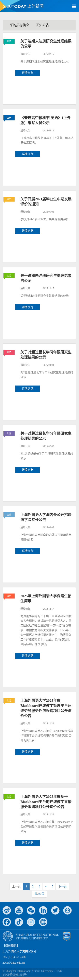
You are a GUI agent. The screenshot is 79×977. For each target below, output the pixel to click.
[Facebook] (6, 922)
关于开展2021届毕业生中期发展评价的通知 (46, 201)
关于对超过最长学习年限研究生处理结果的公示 (46, 354)
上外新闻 (23, 6)
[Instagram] (31, 922)
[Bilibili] (67, 910)
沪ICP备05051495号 (14, 974)
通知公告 (42, 25)
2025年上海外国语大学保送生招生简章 (46, 598)
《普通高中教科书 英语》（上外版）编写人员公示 (45, 120)
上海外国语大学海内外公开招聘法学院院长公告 (46, 517)
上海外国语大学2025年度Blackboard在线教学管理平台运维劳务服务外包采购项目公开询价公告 (46, 708)
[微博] (6, 910)
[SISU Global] (43, 922)
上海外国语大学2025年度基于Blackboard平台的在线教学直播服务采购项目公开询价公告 (46, 802)
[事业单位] (67, 936)
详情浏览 (27, 72)
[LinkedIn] (43, 910)
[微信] (31, 910)
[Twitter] (55, 910)
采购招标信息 (19, 25)
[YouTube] (19, 910)
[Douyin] (19, 922)
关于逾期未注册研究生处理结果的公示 (46, 43)
